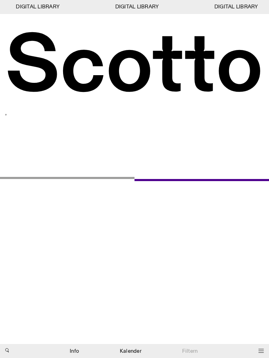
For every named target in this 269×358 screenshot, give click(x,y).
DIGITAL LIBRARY (36, 6)
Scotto (134, 67)
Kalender (131, 351)
